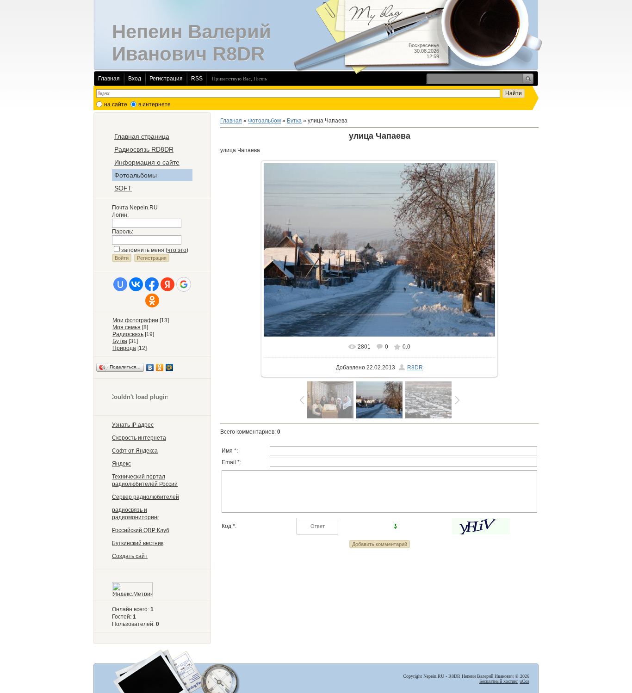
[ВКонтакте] (150, 368)
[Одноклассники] (160, 368)
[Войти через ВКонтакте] (136, 284)
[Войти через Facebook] (152, 284)
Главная (109, 78)
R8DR (415, 367)
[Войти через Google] (183, 284)
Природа (124, 348)
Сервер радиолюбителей (145, 497)
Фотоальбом (264, 120)
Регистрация (166, 78)
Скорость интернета (139, 438)
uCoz (524, 681)
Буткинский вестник (137, 543)
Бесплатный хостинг (498, 681)
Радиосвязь (127, 334)
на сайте (115, 104)
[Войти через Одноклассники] (152, 300)
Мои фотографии (135, 320)
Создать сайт (130, 556)
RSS (197, 78)
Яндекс (121, 463)
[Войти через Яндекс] (167, 284)
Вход (134, 78)
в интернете (154, 104)
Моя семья (126, 327)
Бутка (119, 341)
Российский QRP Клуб (140, 530)
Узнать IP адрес (133, 425)
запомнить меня (142, 250)
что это (176, 250)
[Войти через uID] (120, 284)
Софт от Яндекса (135, 451)
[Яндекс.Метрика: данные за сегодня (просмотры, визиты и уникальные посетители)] (132, 589)
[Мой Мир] (169, 368)
